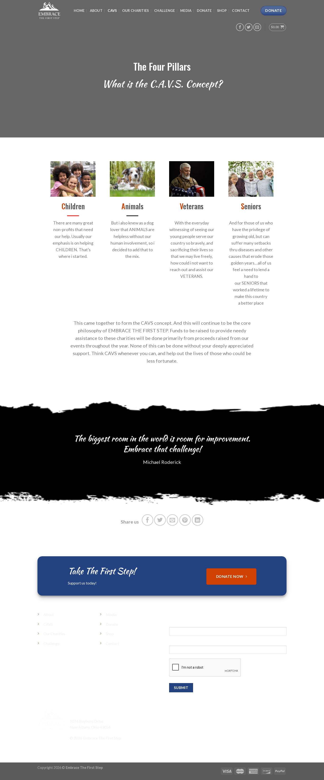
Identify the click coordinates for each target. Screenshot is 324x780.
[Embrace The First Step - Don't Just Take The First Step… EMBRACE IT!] (52, 10)
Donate (204, 11)
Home (79, 11)
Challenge (164, 11)
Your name (177, 624)
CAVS (112, 11)
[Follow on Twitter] (249, 27)
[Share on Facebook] (147, 520)
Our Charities (135, 11)
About (96, 11)
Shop (222, 11)
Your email (177, 643)
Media (185, 11)
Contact (241, 11)
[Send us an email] (257, 27)
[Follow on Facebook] (240, 27)
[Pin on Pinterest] (185, 520)
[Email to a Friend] (172, 520)
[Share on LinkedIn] (197, 520)
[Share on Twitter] (160, 520)
